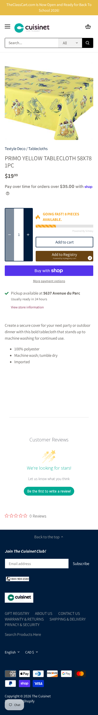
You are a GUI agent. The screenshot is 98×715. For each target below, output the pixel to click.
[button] (64, 256)
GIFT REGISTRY (17, 613)
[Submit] (87, 43)
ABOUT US (43, 613)
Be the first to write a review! (49, 491)
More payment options (49, 281)
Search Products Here (23, 634)
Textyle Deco (15, 148)
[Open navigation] (7, 26)
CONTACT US (69, 613)
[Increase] (28, 234)
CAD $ (29, 652)
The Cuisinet (41, 696)
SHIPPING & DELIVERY (67, 619)
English (10, 652)
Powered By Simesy (82, 231)
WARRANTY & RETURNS (24, 619)
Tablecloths (38, 148)
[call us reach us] (17, 579)
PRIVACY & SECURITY (22, 624)
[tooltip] (90, 258)
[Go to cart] (88, 26)
